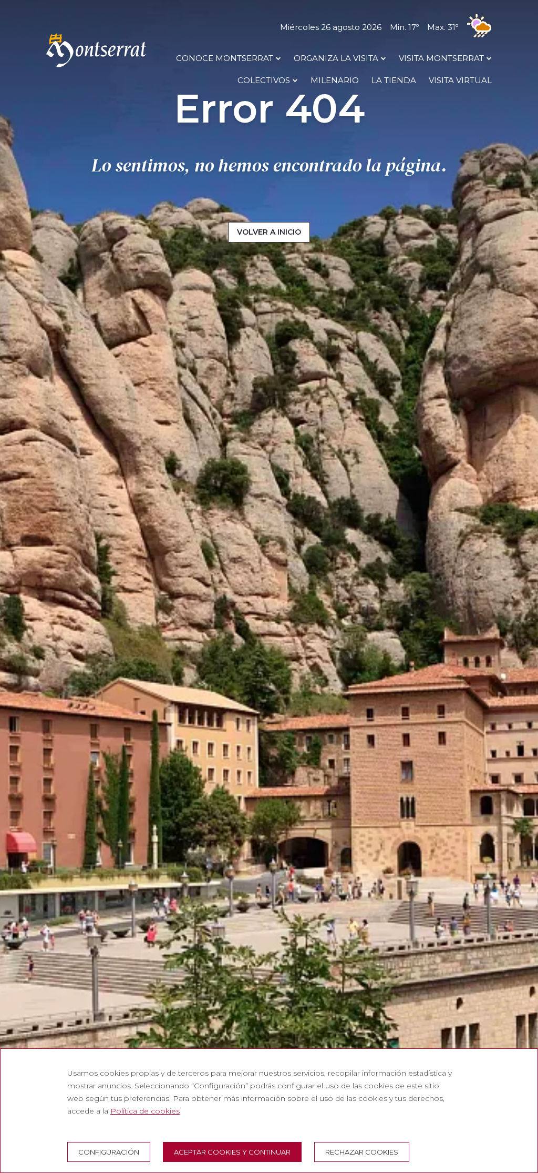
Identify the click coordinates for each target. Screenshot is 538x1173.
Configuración (108, 1152)
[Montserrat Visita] (96, 67)
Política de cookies (145, 1111)
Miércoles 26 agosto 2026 (369, 27)
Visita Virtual (460, 80)
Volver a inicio (269, 232)
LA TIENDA (393, 80)
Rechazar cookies (361, 1152)
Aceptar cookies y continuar (232, 1152)
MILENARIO (335, 80)
